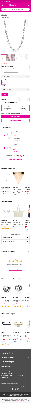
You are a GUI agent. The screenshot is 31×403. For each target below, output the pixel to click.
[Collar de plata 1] (3, 57)
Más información (21, 400)
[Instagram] (18, 389)
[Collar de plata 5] (22, 57)
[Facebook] (12, 389)
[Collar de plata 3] (13, 57)
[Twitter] (15, 389)
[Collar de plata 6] (27, 57)
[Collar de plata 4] (17, 57)
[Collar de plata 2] (8, 57)
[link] (6, 183)
